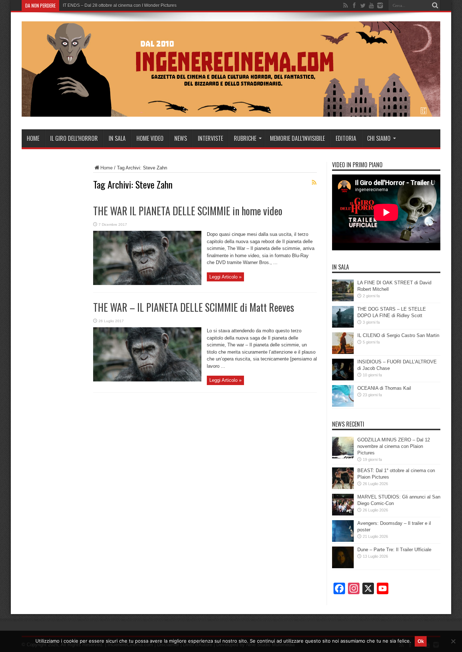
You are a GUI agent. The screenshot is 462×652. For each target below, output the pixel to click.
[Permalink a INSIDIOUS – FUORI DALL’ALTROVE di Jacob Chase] (343, 378)
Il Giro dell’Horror (74, 138)
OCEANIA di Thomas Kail (384, 388)
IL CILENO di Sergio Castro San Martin (398, 335)
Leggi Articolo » (225, 277)
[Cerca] (435, 5)
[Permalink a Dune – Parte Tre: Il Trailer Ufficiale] (343, 566)
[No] (453, 641)
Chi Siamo (379, 138)
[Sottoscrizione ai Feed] (314, 182)
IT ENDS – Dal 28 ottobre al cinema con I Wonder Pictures (119, 5)
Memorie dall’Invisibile (297, 138)
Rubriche (245, 138)
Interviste (210, 138)
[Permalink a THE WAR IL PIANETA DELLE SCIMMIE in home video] (147, 283)
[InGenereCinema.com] (231, 111)
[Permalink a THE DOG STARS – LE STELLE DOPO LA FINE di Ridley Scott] (343, 326)
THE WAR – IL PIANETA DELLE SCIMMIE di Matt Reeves (193, 307)
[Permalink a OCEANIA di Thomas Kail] (343, 405)
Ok (421, 641)
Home (33, 138)
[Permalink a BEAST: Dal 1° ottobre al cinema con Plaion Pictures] (343, 487)
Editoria (346, 138)
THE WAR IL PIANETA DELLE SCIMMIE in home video (187, 210)
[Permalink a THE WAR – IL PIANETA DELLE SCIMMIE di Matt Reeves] (147, 380)
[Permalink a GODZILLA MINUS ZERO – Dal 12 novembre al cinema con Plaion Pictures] (343, 456)
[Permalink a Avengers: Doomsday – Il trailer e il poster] (343, 540)
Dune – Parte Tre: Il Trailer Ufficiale (394, 549)
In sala (117, 138)
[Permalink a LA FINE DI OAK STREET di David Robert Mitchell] (343, 299)
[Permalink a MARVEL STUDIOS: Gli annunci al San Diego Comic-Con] (343, 514)
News (180, 138)
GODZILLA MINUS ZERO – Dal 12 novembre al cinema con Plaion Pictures (393, 446)
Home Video (150, 138)
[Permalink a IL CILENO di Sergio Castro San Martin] (343, 352)
